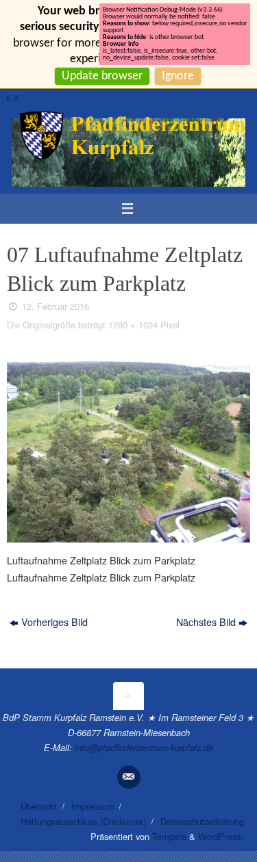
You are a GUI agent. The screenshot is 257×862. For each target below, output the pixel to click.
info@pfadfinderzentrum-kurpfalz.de (144, 747)
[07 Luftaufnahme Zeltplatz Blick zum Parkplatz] (128, 445)
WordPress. (220, 836)
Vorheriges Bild (54, 621)
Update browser (102, 76)
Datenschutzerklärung (202, 821)
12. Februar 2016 (55, 306)
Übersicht (39, 806)
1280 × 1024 (133, 324)
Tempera (169, 836)
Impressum (92, 806)
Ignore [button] (178, 76)
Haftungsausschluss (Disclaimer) (83, 821)
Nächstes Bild (206, 621)
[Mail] (128, 777)
